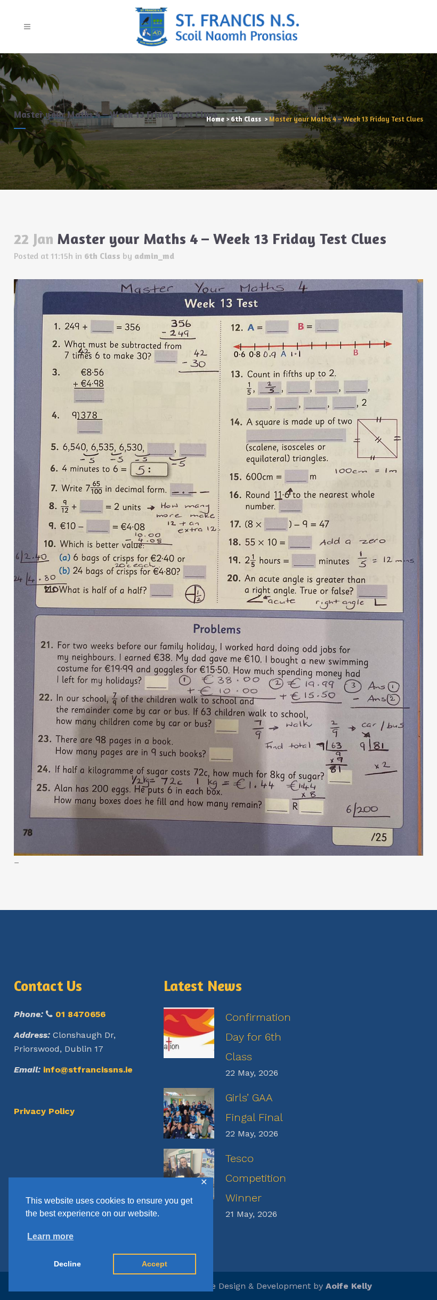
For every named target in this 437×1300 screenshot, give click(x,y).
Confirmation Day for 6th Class (258, 1037)
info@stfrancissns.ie (88, 1070)
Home (215, 119)
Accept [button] (154, 1264)
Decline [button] (67, 1264)
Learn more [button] (50, 1236)
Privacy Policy (44, 1111)
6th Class (246, 119)
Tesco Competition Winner (255, 1178)
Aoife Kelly (349, 1286)
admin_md (154, 255)
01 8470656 (80, 1014)
